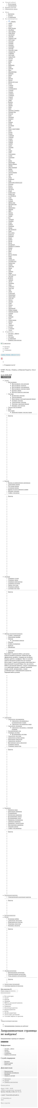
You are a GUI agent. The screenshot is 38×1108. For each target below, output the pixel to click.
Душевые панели (13, 744)
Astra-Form (11, 57)
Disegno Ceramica (13, 110)
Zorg (9, 318)
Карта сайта (7, 1064)
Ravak (10, 241)
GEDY (10, 144)
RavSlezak (11, 244)
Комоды (10, 645)
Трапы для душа (13, 585)
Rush (10, 256)
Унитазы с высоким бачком (20, 404)
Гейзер (10, 322)
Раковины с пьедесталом (16, 823)
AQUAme (11, 40)
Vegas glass (11, 296)
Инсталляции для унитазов (20, 384)
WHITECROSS (13, 311)
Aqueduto (11, 47)
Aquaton (10, 45)
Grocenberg (11, 154)
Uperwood (11, 293)
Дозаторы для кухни (14, 924)
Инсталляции (12, 382)
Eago (10, 115)
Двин (10, 323)
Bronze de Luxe (13, 82)
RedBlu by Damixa (14, 246)
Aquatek (10, 43)
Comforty (11, 95)
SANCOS (11, 260)
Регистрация (12, 4)
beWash (10, 68)
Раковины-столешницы (15, 820)
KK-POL (11, 189)
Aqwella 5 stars (12, 50)
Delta (10, 107)
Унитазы (11, 394)
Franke (10, 134)
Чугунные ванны (13, 486)
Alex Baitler (11, 31)
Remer (10, 248)
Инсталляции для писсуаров (21, 389)
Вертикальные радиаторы (16, 972)
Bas (9, 63)
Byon (10, 83)
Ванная (6, 481)
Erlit (9, 120)
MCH (10, 206)
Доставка (11, 337)
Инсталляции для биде (19, 385)
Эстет (10, 330)
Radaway (11, 234)
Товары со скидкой (9, 1075)
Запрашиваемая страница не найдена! (16, 1026)
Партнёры (7, 1074)
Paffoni (10, 224)
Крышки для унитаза (18, 405)
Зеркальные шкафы (14, 637)
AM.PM (10, 36)
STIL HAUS (12, 275)
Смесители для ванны (15, 726)
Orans (10, 223)
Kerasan (10, 184)
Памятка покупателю (14, 340)
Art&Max (11, 53)
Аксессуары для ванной (11, 984)
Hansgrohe (11, 162)
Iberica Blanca (12, 164)
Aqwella (10, 48)
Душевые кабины (13, 587)
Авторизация (12, 5)
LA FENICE (12, 196)
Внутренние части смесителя (17, 743)
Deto (9, 109)
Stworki (10, 276)
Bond (10, 75)
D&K (10, 100)
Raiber (10, 239)
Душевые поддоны (14, 583)
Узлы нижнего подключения (17, 976)
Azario (10, 60)
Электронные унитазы (19, 402)
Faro (9, 127)
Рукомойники (12, 813)
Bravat (10, 80)
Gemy (10, 145)
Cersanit (10, 90)
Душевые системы (14, 732)
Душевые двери (13, 580)
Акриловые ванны (14, 484)
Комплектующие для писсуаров (22, 412)
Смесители (7, 717)
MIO (9, 211)
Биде (9, 409)
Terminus (11, 283)
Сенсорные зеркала (18, 640)
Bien (9, 70)
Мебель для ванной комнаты (13, 634)
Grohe (10, 156)
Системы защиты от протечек (13, 986)
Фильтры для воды (14, 925)
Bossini (10, 78)
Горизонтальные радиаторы (17, 974)
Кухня (6, 917)
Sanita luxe (11, 263)
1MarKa (13, 21)
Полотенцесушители (11, 895)
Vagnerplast (11, 295)
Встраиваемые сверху (15, 816)
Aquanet (10, 41)
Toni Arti (11, 288)
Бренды (10, 415)
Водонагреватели (9, 915)
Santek (10, 265)
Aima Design (12, 28)
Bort (9, 77)
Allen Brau (11, 33)
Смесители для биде (14, 741)
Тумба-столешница (14, 644)
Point (10, 231)
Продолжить (4, 1042)
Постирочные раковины (15, 825)
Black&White (12, 72)
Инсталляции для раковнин (20, 387)
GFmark (10, 147)
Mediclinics (11, 208)
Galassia (10, 137)
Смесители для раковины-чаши (22, 724)
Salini (10, 258)
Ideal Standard (12, 167)
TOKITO (11, 286)
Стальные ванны (13, 488)
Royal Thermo (12, 254)
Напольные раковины (15, 811)
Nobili (10, 216)
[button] (9, 1021)
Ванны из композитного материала (19, 483)
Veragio (10, 301)
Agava (10, 25)
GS (9, 159)
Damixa (10, 102)
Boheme (10, 73)
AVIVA (10, 58)
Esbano (10, 122)
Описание (11, 650)
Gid (9, 149)
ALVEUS (11, 35)
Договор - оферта (13, 333)
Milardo (10, 209)
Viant (10, 303)
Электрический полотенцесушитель (19, 897)
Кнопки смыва (16, 390)
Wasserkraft (11, 308)
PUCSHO (11, 233)
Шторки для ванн (13, 491)
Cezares (10, 92)
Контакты (11, 14)
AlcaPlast (11, 30)
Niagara (10, 214)
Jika (9, 176)
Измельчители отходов (15, 922)
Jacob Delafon (12, 172)
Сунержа (11, 328)
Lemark (10, 201)
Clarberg (11, 93)
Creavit (10, 97)
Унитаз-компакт (17, 397)
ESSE (10, 124)
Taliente (10, 280)
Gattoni (10, 140)
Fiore (10, 130)
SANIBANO (12, 261)
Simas (10, 268)
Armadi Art (11, 52)
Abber (10, 23)
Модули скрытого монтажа (20, 392)
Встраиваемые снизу (14, 818)
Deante (10, 105)
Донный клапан (13, 826)
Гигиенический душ (14, 731)
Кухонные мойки (13, 919)
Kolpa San (11, 194)
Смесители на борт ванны (16, 737)
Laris (9, 197)
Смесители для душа (14, 736)
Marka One (11, 202)
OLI (9, 218)
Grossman (11, 157)
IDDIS (10, 166)
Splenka (10, 271)
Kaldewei (11, 179)
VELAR (11, 298)
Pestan (10, 228)
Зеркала (10, 639)
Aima (10, 26)
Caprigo (10, 85)
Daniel (10, 104)
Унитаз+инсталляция (14, 407)
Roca (10, 253)
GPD (10, 152)
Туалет (6, 380)
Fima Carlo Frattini (14, 129)
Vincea (10, 305)
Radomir (11, 236)
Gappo (10, 139)
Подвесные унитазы (18, 395)
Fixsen (10, 132)
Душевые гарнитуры (14, 746)
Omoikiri (11, 219)
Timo (10, 285)
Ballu (10, 62)
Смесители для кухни (15, 920)
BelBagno (11, 65)
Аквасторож (12, 320)
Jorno (10, 177)
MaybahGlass (12, 204)
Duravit (10, 114)
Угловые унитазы (17, 400)
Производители (8, 1071)
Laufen (10, 199)
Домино (11, 325)
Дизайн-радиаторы (10, 971)
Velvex (10, 300)
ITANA (10, 171)
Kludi (10, 191)
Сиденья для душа (14, 588)
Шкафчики (11, 647)
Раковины (7, 808)
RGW (10, 249)
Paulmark (11, 226)
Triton (10, 291)
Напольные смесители (15, 739)
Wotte (10, 315)
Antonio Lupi (12, 38)
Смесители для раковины (16, 719)
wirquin (10, 313)
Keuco (10, 186)
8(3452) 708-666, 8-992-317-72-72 (10, 355)
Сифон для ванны (13, 493)
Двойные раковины (14, 821)
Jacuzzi (10, 174)
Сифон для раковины (14, 828)
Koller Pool (11, 192)
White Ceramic (12, 310)
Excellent (11, 125)
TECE (10, 281)
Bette (10, 67)
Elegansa (11, 117)
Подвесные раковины (15, 815)
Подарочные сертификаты (11, 1072)
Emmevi (10, 119)
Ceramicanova (12, 88)
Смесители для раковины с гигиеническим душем (20, 721)
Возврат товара (8, 1063)
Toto (9, 290)
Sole (9, 270)
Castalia (10, 87)
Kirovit (10, 187)
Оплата (10, 15)
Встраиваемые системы (19, 734)
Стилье (10, 327)
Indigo (10, 169)
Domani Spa (12, 112)
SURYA (10, 278)
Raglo (10, 238)
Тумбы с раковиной (14, 635)
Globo (10, 150)
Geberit (10, 142)
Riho (9, 251)
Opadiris (10, 221)
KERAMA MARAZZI (15, 182)
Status (10, 273)
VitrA (10, 306)
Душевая (7, 576)
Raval (10, 243)
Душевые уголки (13, 578)
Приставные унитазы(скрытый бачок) (24, 399)
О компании (12, 17)
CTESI (10, 99)
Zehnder (10, 317)
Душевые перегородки (15, 582)
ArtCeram (11, 55)
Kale (9, 181)
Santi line (11, 266)
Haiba (10, 161)
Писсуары (11, 410)
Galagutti (11, 135)
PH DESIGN (12, 229)
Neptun (10, 213)
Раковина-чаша (13, 810)
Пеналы (10, 642)
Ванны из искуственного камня (18, 489)
